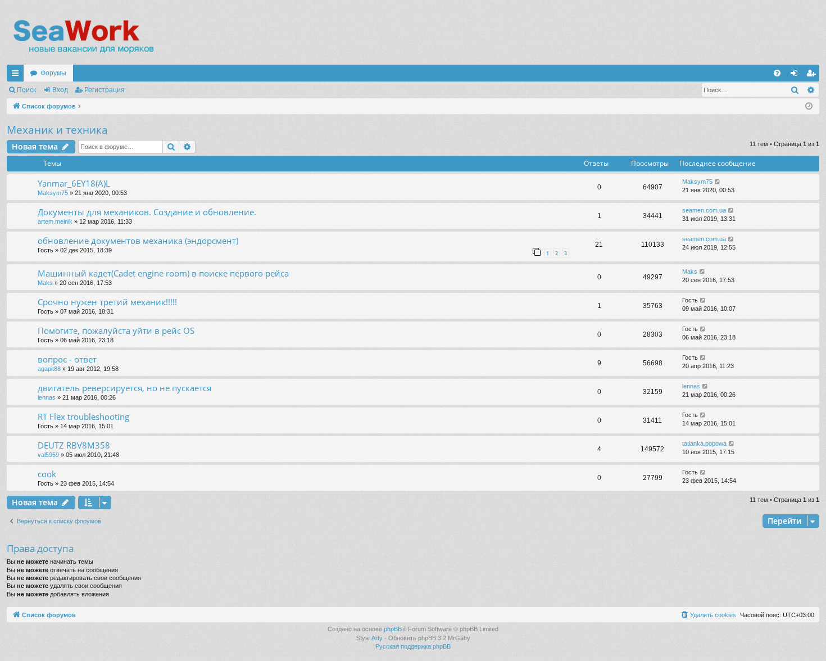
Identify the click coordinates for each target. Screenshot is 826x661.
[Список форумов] (83, 36)
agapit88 (49, 368)
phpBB (393, 629)
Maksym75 (53, 192)
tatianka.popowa (704, 443)
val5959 (48, 454)
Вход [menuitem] (796, 75)
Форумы (53, 73)
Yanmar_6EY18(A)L (74, 183)
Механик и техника (57, 130)
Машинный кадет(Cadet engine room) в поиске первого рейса (163, 273)
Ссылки (17, 75)
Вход (60, 90)
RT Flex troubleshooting (83, 416)
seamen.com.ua (704, 210)
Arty (377, 638)
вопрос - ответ (67, 359)
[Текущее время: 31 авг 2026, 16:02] (809, 106)
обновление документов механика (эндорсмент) (138, 240)
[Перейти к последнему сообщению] (717, 182)
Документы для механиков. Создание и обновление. (147, 212)
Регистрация (104, 90)
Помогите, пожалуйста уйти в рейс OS (116, 330)
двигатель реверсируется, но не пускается (124, 387)
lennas (47, 397)
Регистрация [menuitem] (813, 75)
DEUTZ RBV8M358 (74, 445)
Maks (45, 282)
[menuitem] (777, 73)
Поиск (26, 90)
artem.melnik (55, 221)
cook (47, 473)
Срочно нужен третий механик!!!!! (107, 301)
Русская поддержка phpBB (413, 646)
